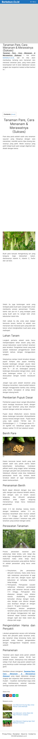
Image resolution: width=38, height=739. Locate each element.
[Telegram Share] (13, 695)
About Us (24, 734)
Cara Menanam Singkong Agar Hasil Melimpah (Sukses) (24, 722)
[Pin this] (10, 695)
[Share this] (4, 695)
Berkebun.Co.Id (10, 1)
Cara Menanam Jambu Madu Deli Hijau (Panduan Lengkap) (23, 713)
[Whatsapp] (17, 695)
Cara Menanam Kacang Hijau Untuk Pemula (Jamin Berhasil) (23, 705)
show (13, 114)
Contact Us (32, 734)
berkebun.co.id (8, 58)
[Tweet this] (7, 695)
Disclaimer (16, 734)
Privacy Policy (6, 734)
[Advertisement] (19, 23)
